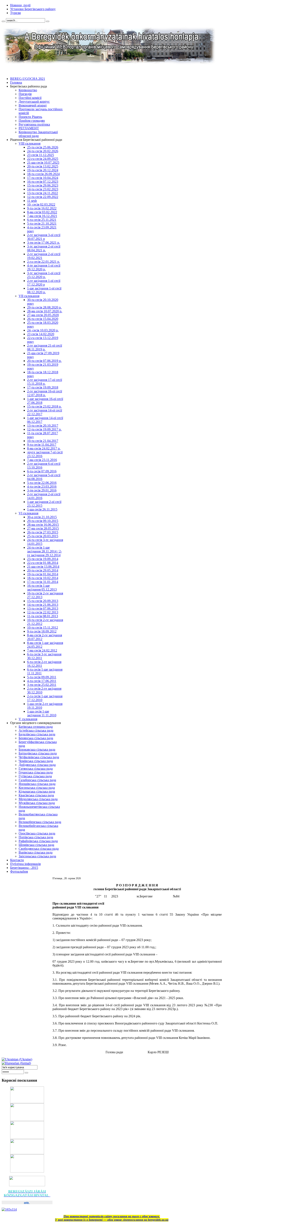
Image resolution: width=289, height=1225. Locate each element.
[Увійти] (26, 1072)
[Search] (3, 21)
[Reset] (47, 21)
